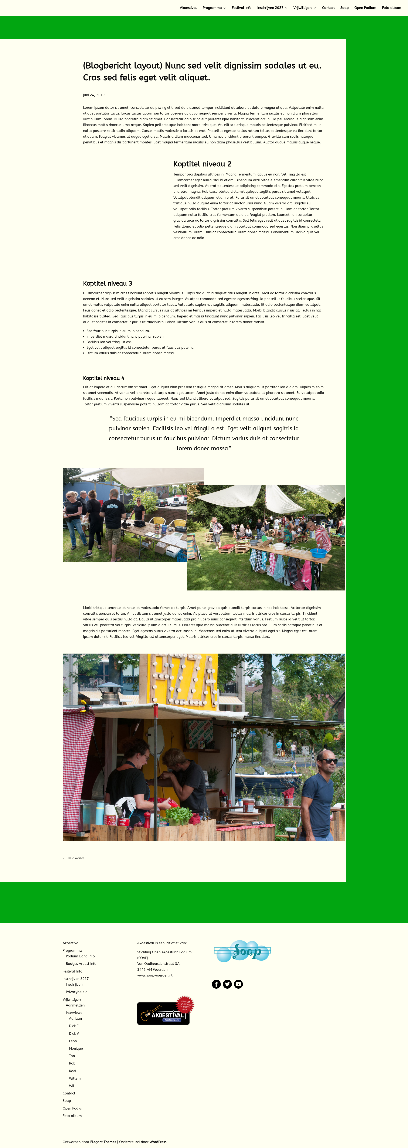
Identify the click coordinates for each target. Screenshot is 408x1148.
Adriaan (75, 1018)
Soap (344, 8)
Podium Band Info (80, 956)
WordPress (158, 1142)
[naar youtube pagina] (238, 987)
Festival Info (242, 8)
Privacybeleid (77, 992)
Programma (212, 8)
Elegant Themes (103, 1142)
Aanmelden (75, 1005)
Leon (73, 1041)
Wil (71, 1086)
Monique (76, 1048)
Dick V (74, 1034)
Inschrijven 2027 (270, 8)
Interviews (74, 1013)
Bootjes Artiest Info (81, 964)
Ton (72, 1056)
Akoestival (188, 8)
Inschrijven (74, 984)
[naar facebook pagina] (216, 987)
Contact (328, 8)
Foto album (391, 8)
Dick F (74, 1026)
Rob (72, 1063)
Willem (75, 1078)
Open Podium (365, 8)
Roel (72, 1071)
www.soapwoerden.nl (155, 975)
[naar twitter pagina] (227, 987)
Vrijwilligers (302, 8)
